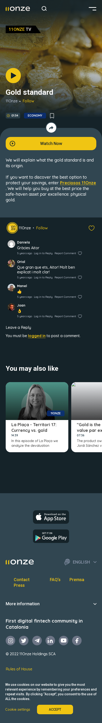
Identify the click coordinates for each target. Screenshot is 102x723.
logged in (37, 335)
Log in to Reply (43, 253)
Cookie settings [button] (17, 709)
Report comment (65, 253)
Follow (28, 101)
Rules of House (19, 669)
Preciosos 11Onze (78, 182)
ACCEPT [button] (55, 709)
